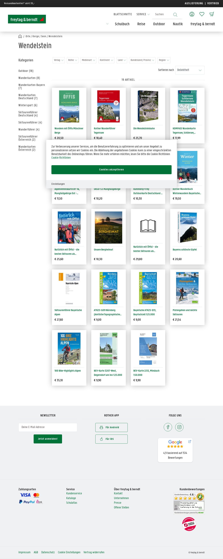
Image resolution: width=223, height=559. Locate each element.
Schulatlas (71, 502)
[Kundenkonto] (192, 12)
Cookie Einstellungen (69, 552)
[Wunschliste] (201, 12)
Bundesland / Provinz (141, 60)
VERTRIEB (213, 3)
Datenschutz (48, 552)
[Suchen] (175, 14)
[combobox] (167, 14)
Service (141, 14)
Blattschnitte (123, 14)
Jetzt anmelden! (48, 439)
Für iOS (110, 439)
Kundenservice (74, 493)
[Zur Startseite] (27, 19)
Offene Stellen (121, 507)
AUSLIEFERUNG (194, 3)
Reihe (71, 60)
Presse (117, 502)
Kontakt (118, 493)
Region (162, 60)
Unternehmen (121, 498)
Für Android (112, 427)
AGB (36, 552)
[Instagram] (179, 427)
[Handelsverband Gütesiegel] (189, 524)
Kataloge (71, 498)
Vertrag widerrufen (94, 552)
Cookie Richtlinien (61, 157)
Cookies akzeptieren (111, 169)
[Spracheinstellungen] (107, 25)
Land (120, 60)
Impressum (24, 552)
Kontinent (105, 60)
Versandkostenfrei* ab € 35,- (19, 3)
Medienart (87, 60)
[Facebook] (168, 427)
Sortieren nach (166, 70)
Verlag (57, 60)
